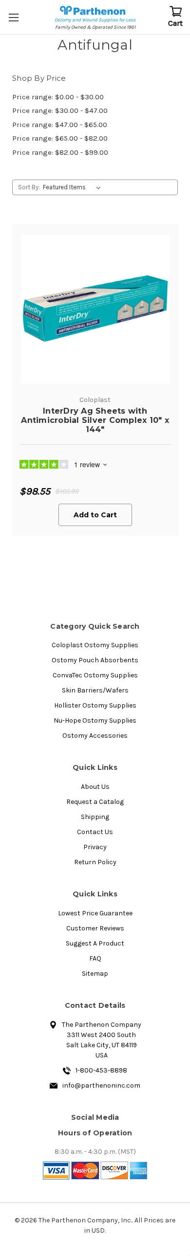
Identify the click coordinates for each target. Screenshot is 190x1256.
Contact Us (95, 832)
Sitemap (95, 973)
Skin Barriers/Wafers (95, 690)
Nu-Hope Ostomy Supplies (95, 720)
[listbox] (73, 187)
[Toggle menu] (14, 17)
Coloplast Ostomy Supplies (95, 645)
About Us (95, 787)
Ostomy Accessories (95, 735)
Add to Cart (95, 514)
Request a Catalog (95, 802)
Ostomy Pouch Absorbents (95, 660)
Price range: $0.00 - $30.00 (58, 96)
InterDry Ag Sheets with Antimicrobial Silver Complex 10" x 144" (95, 420)
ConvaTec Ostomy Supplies (95, 675)
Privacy (95, 847)
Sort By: (29, 187)
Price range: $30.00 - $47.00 (60, 110)
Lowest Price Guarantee (95, 913)
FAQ (95, 958)
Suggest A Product (95, 943)
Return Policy (95, 862)
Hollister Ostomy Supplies (95, 705)
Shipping (95, 817)
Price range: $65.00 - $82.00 (60, 138)
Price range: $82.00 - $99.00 (60, 152)
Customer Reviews (95, 928)
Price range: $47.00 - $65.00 (59, 124)
